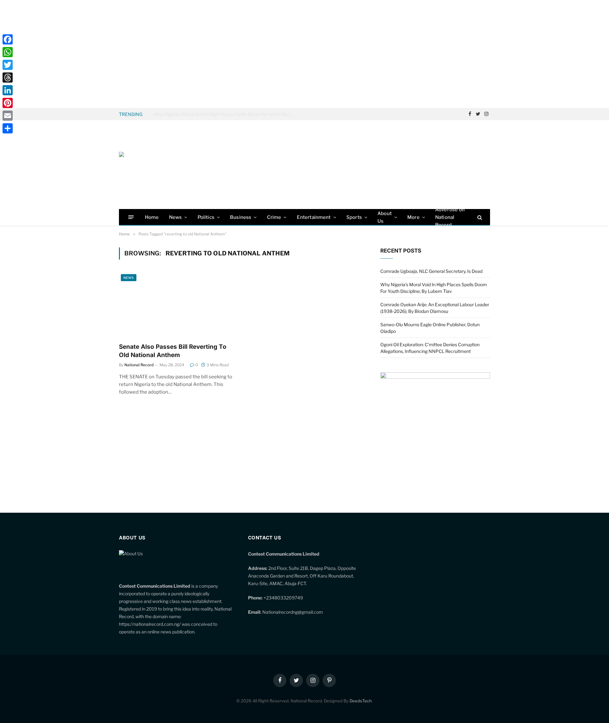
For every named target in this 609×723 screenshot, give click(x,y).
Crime (274, 217)
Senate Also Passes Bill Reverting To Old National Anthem (172, 351)
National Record (139, 364)
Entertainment (314, 217)
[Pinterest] (7, 103)
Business (240, 217)
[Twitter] (7, 64)
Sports (354, 217)
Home (152, 217)
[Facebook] (7, 39)
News (175, 217)
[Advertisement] (304, 54)
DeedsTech (361, 700)
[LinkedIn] (7, 90)
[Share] (7, 128)
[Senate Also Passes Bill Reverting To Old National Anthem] (177, 305)
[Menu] (131, 217)
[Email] (7, 115)
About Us (384, 217)
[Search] (479, 217)
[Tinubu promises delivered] (435, 377)
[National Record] (166, 165)
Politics (206, 217)
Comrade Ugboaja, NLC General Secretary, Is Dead (431, 271)
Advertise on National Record (450, 217)
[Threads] (7, 77)
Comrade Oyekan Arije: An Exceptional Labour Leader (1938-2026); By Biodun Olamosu (225, 114)
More (413, 217)
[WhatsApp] (7, 52)
